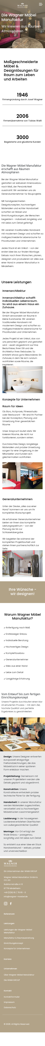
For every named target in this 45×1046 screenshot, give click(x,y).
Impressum (9, 1002)
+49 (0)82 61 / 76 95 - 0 (15, 892)
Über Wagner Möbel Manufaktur (19, 974)
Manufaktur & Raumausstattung (19, 938)
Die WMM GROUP (12, 980)
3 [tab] (26, 485)
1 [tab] (19, 485)
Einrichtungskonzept (13, 943)
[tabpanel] (22, 475)
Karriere (7, 959)
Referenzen (9, 914)
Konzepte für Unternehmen (17, 948)
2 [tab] (22, 485)
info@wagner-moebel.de (16, 896)
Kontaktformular (12, 996)
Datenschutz (10, 1007)
